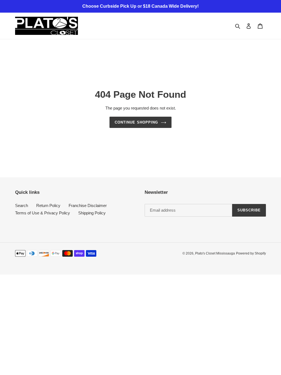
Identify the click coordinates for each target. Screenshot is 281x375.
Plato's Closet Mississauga (215, 253)
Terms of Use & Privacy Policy (42, 213)
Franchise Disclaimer (88, 205)
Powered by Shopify (251, 253)
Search (21, 205)
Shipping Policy (92, 213)
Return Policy (48, 205)
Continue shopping (136, 122)
